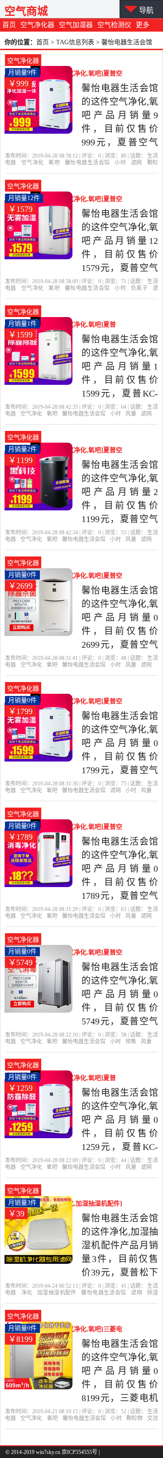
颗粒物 (134, 1418)
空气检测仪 (114, 24)
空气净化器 (37, 24)
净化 (27, 1293)
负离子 (139, 288)
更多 (142, 24)
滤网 (136, 162)
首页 (9, 24)
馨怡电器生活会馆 (87, 162)
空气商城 (26, 11)
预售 (130, 1041)
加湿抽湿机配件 (57, 1293)
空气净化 (32, 162)
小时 (120, 162)
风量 (130, 414)
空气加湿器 (76, 24)
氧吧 (54, 162)
